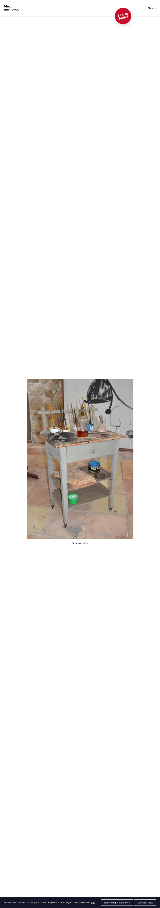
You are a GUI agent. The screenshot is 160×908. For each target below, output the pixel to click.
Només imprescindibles (117, 902)
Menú (151, 8)
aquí (93, 902)
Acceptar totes (145, 902)
